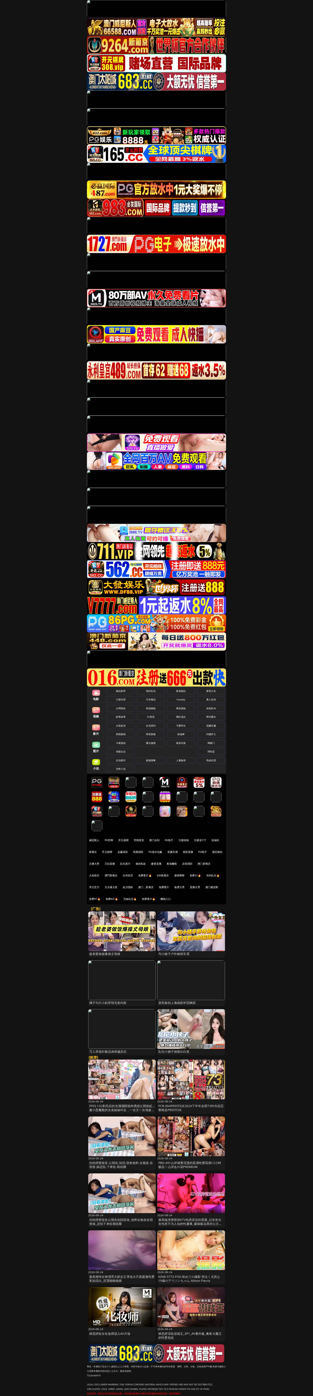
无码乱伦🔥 (213, 875)
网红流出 (181, 716)
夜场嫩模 (172, 863)
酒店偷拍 (217, 852)
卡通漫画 (121, 743)
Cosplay (181, 699)
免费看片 (164, 887)
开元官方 (94, 887)
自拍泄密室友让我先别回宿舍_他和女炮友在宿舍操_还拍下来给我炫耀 (121, 1222)
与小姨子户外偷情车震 (173, 954)
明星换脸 (151, 734)
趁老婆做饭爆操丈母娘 (104, 954)
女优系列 (151, 725)
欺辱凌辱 (121, 716)
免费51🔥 (195, 875)
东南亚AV (211, 708)
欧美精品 (181, 691)
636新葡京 (163, 875)
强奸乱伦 (151, 691)
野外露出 (211, 716)
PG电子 (169, 840)
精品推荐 (121, 691)
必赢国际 (123, 852)
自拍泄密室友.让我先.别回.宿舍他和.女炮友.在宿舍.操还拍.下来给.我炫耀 (121, 1165)
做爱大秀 (179, 887)
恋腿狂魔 (211, 725)
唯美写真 (181, 743)
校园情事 (151, 760)
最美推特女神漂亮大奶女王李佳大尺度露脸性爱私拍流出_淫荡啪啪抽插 (122, 1279)
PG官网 (109, 840)
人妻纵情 (181, 760)
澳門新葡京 (111, 875)
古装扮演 (121, 725)
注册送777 (200, 840)
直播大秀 (195, 887)
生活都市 (121, 760)
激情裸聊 (179, 875)
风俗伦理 (211, 760)
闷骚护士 (211, 734)
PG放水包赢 (155, 852)
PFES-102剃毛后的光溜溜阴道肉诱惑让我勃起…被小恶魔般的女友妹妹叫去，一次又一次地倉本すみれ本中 (122, 1110)
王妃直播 (110, 863)
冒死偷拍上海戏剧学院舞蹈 (177, 1003)
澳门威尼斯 (211, 887)
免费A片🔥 (112, 899)
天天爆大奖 (111, 887)
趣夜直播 (156, 863)
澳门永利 (154, 840)
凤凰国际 (138, 852)
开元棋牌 (123, 840)
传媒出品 (121, 751)
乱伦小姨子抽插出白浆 (173, 1051)
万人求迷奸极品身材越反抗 (108, 1051)
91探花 (151, 716)
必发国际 (187, 863)
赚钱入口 (165, 899)
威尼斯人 (94, 840)
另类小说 (121, 768)
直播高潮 (172, 852)
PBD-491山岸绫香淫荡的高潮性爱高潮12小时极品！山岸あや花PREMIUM (189, 1165)
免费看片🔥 (145, 875)
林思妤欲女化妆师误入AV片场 (109, 1333)
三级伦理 (121, 699)
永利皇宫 (128, 875)
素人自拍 (211, 699)
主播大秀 (94, 863)
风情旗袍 (121, 734)
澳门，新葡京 (146, 887)
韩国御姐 (151, 708)
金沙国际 (128, 887)
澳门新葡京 (204, 863)
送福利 (215, 840)
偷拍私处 (141, 863)
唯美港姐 (181, 708)
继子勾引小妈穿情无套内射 (108, 1003)
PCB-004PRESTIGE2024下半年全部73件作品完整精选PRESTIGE (191, 1108)
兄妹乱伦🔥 (130, 899)
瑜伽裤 (180, 734)
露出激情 (151, 743)
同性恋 (211, 751)
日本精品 (151, 699)
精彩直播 (188, 852)
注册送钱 (184, 840)
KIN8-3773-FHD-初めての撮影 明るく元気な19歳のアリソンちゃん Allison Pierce (189, 1279)
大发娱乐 (94, 875)
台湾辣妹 (121, 708)
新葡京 (93, 852)
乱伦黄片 (125, 863)
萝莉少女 (211, 691)
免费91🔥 (94, 899)
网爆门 (211, 743)
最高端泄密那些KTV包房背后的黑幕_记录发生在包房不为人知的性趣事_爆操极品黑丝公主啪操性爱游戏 (190, 1224)
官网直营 (139, 840)
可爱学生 (181, 725)
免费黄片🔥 (148, 899)
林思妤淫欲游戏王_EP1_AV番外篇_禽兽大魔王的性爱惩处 (190, 1335)
